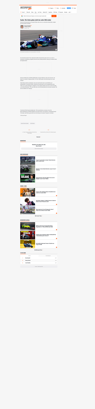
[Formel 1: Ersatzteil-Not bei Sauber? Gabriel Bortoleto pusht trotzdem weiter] (38, 160)
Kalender (65, 12)
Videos (32, 12)
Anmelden (63, 8)
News (36, 12)
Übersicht (28, 12)
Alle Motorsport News (38, 250)
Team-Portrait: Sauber (24, 123)
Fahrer (29, 255)
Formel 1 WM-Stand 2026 (39, 266)
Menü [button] (75, 8)
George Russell (27, 260)
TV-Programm (60, 12)
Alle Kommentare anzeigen (39, 148)
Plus (68, 8)
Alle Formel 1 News (38, 216)
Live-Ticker (40, 12)
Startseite (38, 137)
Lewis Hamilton (27, 262)
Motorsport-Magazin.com (26, 8)
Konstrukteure (48, 255)
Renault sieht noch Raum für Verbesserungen (48, 132)
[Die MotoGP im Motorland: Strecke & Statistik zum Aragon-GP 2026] (38, 244)
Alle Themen (32, 123)
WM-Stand (55, 12)
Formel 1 (23, 12)
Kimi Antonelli (27, 258)
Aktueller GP (45, 12)
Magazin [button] (51, 8)
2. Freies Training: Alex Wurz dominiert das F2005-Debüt (29, 133)
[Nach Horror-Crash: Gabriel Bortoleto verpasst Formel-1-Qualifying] (38, 169)
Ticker (58, 8)
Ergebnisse (50, 12)
